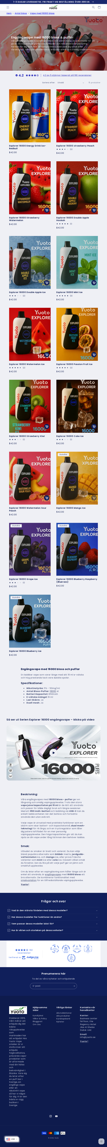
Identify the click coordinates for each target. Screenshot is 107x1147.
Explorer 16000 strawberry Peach (75, 146)
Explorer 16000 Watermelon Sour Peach (27, 509)
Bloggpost (37, 1021)
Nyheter (60, 1021)
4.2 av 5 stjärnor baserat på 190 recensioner (67, 75)
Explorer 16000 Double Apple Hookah (72, 219)
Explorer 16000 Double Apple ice (27, 292)
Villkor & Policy (40, 1018)
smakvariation (29, 880)
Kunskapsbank (63, 1018)
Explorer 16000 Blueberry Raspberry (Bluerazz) (76, 580)
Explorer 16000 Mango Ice (70, 508)
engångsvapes (53, 874)
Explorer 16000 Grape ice (23, 579)
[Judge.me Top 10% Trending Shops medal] (71, 958)
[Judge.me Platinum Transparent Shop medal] (55, 949)
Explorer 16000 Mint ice (69, 292)
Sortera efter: (48, 82)
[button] (8, 7)
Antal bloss (21, 13)
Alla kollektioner (64, 1013)
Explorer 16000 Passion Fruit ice (74, 364)
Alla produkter (63, 1016)
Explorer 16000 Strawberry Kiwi (27, 436)
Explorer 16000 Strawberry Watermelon (24, 219)
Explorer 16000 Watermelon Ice (26, 364)
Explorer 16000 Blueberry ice (25, 651)
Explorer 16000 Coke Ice (70, 436)
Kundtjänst (38, 1016)
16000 (53, 691)
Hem (9, 13)
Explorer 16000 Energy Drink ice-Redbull (27, 147)
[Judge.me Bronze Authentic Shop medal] (77, 949)
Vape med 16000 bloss (42, 13)
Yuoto (57, 1138)
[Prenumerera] (74, 986)
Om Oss (37, 1024)
